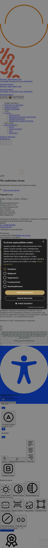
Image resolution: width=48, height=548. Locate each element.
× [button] (43, 241)
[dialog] (24, 274)
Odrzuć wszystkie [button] (24, 298)
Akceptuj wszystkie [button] (25, 292)
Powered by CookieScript (36, 307)
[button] (24, 303)
